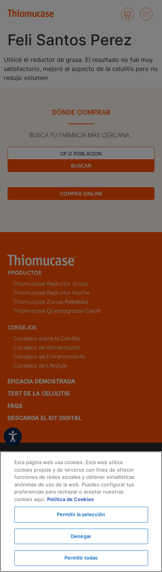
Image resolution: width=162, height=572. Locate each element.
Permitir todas (81, 558)
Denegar (81, 536)
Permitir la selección (81, 514)
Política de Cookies (70, 499)
